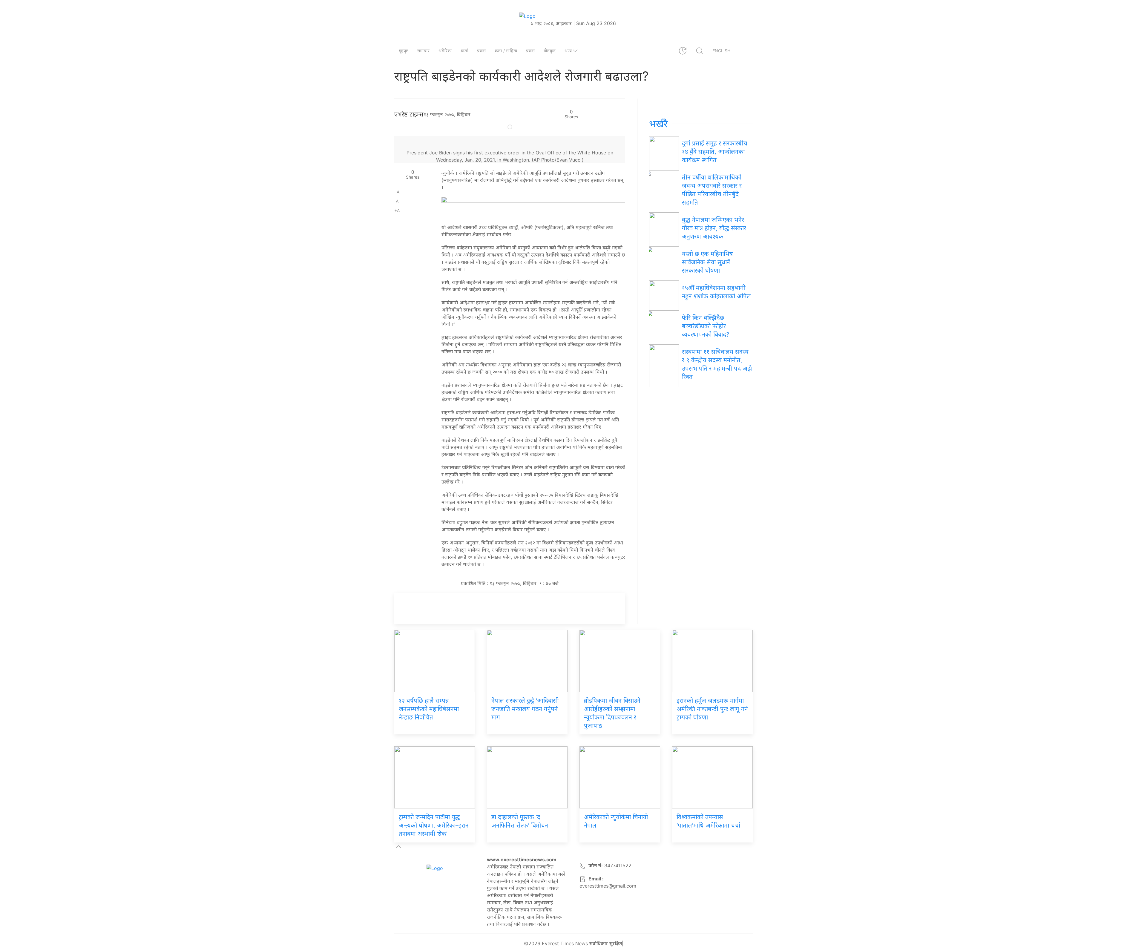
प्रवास (481, 50)
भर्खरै (658, 124)
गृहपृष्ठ (403, 50)
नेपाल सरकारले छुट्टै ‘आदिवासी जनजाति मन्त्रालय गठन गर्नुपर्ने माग (525, 709)
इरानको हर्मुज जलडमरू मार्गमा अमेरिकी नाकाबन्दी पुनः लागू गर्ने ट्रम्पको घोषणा (712, 709)
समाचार (423, 50)
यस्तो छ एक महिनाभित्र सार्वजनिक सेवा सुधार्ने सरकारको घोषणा (707, 262)
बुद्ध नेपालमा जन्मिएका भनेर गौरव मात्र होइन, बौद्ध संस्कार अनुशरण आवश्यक (714, 228)
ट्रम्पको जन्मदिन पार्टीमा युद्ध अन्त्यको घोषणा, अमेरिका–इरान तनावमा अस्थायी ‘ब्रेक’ (434, 825)
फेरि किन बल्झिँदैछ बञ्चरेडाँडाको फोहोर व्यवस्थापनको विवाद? (705, 326)
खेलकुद (550, 50)
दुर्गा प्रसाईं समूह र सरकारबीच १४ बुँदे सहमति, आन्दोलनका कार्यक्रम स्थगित (714, 152)
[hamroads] (533, 207)
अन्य (568, 50)
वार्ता (464, 50)
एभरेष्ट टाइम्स (409, 114)
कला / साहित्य (506, 50)
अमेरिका (445, 50)
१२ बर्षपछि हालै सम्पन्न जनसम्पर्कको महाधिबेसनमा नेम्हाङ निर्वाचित (429, 709)
